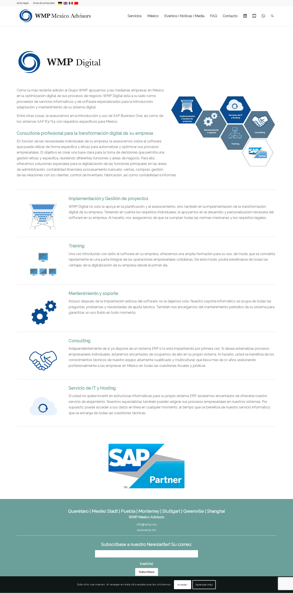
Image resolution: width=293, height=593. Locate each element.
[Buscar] (272, 16)
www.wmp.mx (146, 530)
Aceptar (182, 584)
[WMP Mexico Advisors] (55, 16)
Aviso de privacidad (44, 3)
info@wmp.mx (147, 524)
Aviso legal (23, 3)
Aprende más (204, 584)
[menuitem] (24, 3)
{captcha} (146, 563)
